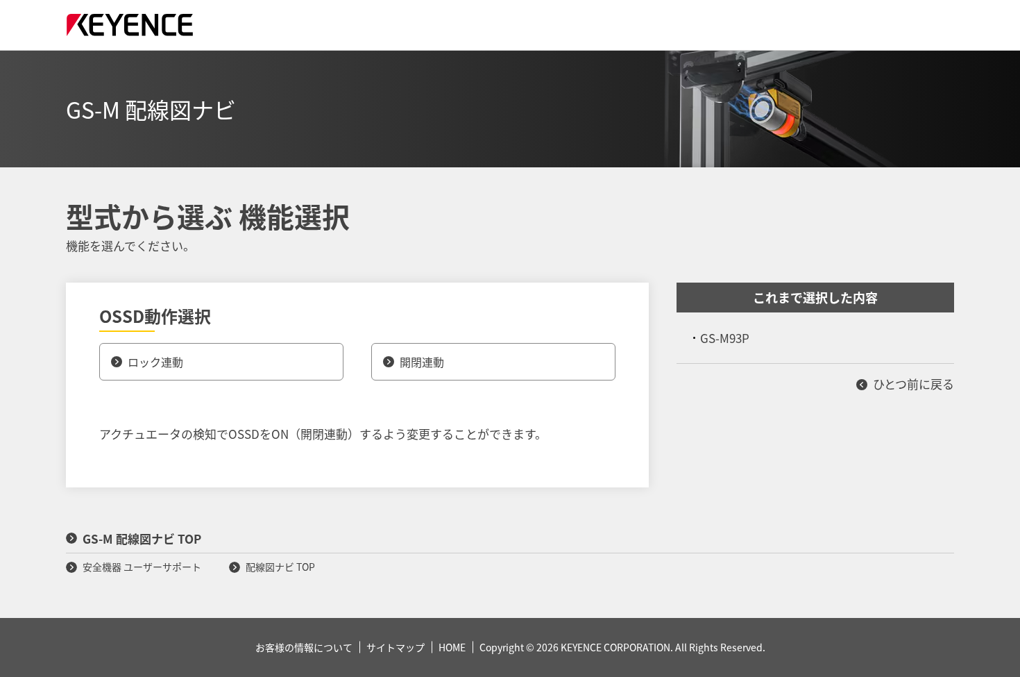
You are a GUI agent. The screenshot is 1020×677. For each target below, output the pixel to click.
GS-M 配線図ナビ (151, 109)
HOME (452, 647)
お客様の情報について (303, 647)
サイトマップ (395, 647)
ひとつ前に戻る (913, 383)
